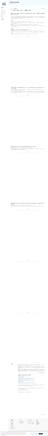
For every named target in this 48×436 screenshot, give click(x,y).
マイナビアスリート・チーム (31, 422)
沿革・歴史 (12, 425)
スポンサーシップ (3, 14)
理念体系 (12, 423)
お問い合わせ (2, 19)
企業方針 (12, 424)
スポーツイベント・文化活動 (31, 423)
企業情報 (2, 7)
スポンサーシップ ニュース (31, 421)
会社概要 (12, 422)
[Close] (47, 433)
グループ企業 (12, 426)
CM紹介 (12, 427)
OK (40, 433)
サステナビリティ (3, 12)
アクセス (2, 17)
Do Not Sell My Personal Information (34, 433)
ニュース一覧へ (43, 8)
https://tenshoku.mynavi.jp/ (41, 16)
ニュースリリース (21, 421)
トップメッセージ (13, 421)
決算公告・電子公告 (13, 428)
